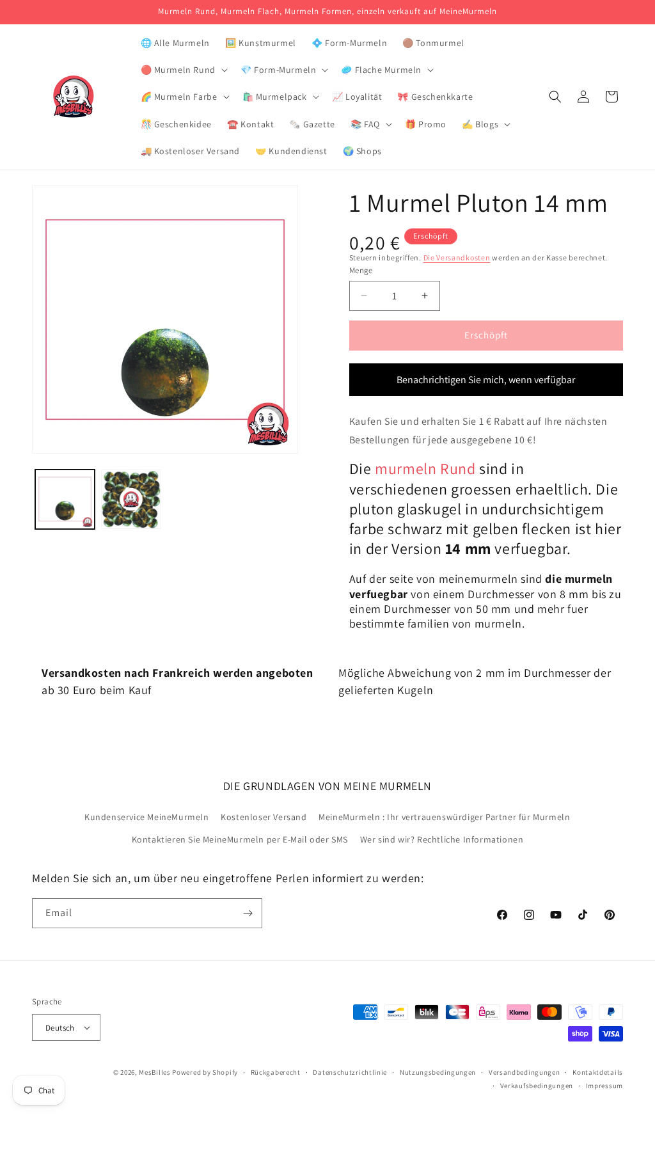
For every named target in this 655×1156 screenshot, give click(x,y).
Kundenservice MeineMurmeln (146, 817)
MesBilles (154, 1072)
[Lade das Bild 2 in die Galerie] (131, 499)
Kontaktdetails (597, 1072)
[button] (183, 69)
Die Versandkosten (457, 257)
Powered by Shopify (205, 1072)
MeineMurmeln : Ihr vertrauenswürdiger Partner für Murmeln (444, 817)
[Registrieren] (247, 913)
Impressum (604, 1085)
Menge (361, 270)
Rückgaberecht (276, 1072)
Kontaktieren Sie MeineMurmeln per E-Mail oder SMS (240, 839)
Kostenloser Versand (263, 817)
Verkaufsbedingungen (536, 1085)
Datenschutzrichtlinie (350, 1072)
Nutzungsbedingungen (438, 1072)
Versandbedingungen (524, 1072)
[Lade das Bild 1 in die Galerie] (65, 499)
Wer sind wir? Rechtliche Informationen (442, 839)
